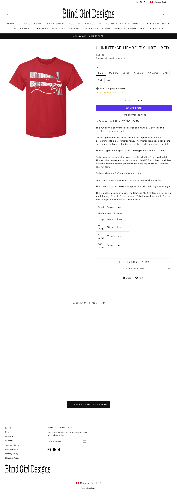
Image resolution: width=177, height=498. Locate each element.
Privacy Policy (11, 453)
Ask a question (133, 268)
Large (126, 72)
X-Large (138, 72)
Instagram (10, 436)
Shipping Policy (12, 458)
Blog (7, 432)
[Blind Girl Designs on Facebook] (54, 449)
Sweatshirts (56, 23)
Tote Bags (91, 28)
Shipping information (134, 262)
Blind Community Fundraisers (124, 28)
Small (101, 72)
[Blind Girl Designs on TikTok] (59, 449)
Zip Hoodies (93, 23)
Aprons (74, 28)
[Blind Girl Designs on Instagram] (49, 449)
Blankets (156, 28)
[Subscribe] (84, 441)
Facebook (10, 440)
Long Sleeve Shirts (156, 23)
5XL (100, 80)
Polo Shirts (22, 28)
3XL (165, 72)
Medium (113, 72)
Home (11, 23)
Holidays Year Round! (122, 23)
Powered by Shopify (88, 488)
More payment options (134, 114)
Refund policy (11, 449)
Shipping (100, 58)
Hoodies (75, 23)
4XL (109, 80)
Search (8, 428)
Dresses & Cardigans (50, 28)
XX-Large (153, 72)
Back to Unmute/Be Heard (90, 405)
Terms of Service (12, 445)
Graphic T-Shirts (31, 23)
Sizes (99, 68)
